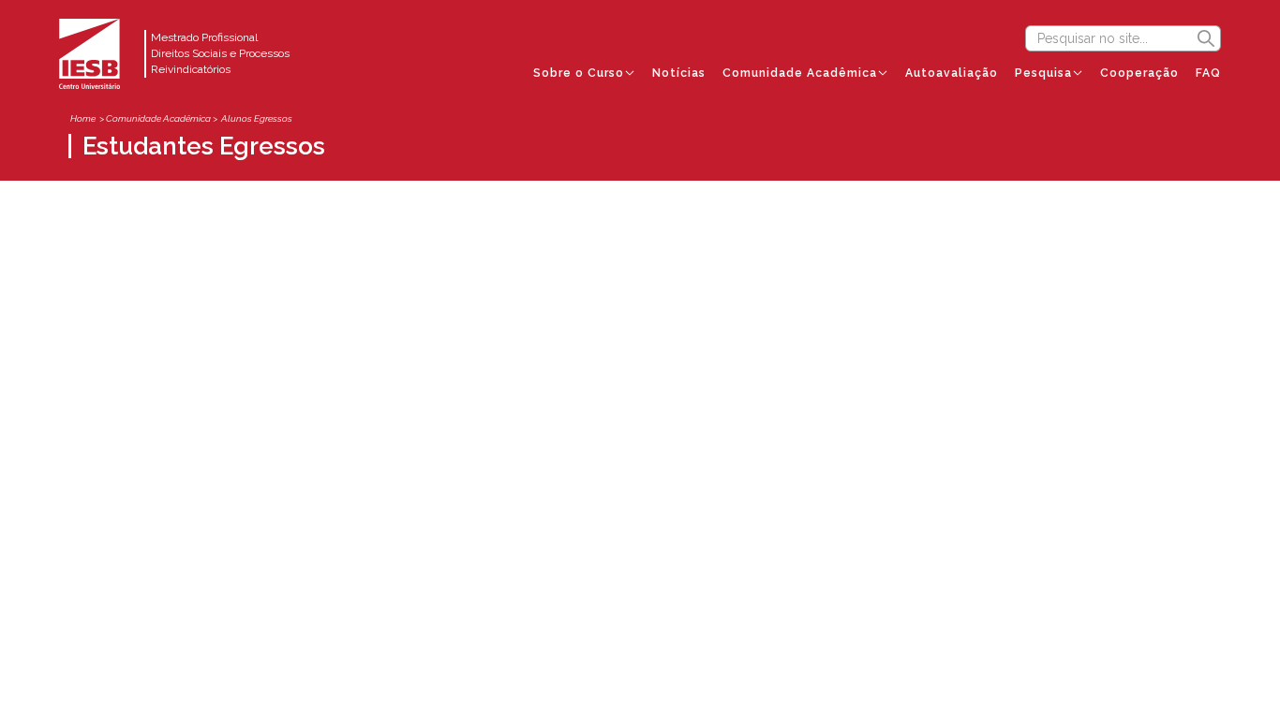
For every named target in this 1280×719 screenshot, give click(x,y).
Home (83, 118)
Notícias (679, 73)
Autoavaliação (951, 73)
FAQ (1208, 73)
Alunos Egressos (256, 118)
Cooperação (1139, 73)
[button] (584, 73)
